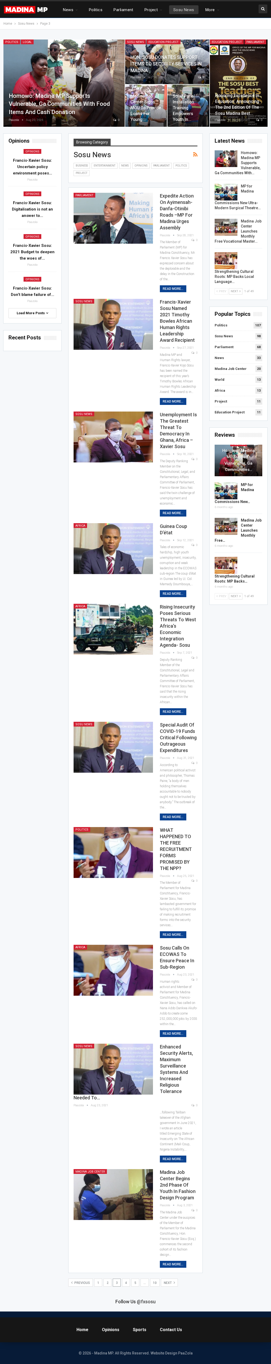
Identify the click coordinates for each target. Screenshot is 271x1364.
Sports (139, 1329)
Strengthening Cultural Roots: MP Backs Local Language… (234, 276)
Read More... (173, 289)
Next (168, 1283)
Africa (80, 525)
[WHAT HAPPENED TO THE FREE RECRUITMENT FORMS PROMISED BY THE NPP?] (113, 852)
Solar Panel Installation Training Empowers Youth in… (184, 108)
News (68, 9)
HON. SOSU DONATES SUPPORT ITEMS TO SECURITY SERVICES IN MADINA (166, 64)
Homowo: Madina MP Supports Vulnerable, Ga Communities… (238, 460)
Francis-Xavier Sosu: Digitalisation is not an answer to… (32, 209)
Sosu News (183, 9)
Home (82, 1329)
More (210, 9)
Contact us (171, 1329)
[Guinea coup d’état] (113, 548)
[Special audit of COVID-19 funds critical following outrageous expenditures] (113, 747)
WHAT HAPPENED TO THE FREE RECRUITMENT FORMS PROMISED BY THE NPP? (176, 849)
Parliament (123, 9)
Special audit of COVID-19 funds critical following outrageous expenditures (178, 737)
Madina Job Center (90, 1171)
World (219, 380)
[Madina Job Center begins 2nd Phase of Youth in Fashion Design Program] (113, 1194)
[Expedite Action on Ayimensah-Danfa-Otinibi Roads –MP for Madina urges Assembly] (113, 218)
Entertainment (104, 165)
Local (27, 42)
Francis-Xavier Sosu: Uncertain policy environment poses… (32, 167)
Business (82, 165)
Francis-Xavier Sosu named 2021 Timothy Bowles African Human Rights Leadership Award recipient (177, 321)
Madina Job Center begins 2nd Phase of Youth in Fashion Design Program (178, 1184)
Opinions (140, 165)
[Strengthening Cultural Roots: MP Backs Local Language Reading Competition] (226, 260)
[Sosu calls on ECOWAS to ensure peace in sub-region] (113, 970)
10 (155, 1283)
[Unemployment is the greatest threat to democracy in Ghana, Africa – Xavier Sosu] (113, 437)
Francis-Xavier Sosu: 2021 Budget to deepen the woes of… (32, 252)
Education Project (163, 42)
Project (151, 9)
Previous (82, 1283)
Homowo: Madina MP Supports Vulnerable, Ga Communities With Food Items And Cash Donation (59, 104)
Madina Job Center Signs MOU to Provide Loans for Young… (145, 108)
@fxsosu (146, 1301)
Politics (96, 9)
